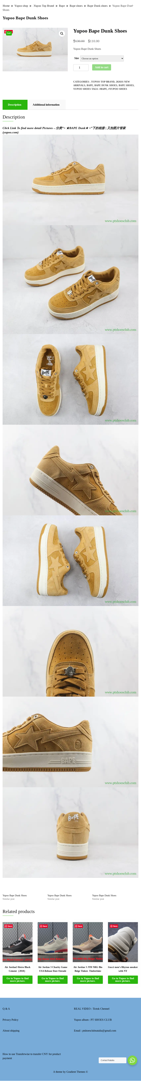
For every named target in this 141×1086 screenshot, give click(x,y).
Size (76, 58)
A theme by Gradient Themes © (70, 1071)
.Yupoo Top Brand (102, 81)
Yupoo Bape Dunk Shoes (15, 895)
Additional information (46, 104)
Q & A (6, 1008)
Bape (90, 85)
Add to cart (101, 67)
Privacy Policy (10, 1019)
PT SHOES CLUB (101, 1019)
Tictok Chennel (101, 1008)
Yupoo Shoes (82, 89)
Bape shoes (126, 85)
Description (14, 104)
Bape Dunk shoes (105, 85)
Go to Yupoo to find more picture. (18, 979)
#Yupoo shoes (117, 89)
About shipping (11, 1030)
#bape (103, 89)
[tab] (15, 105)
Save (10, 926)
